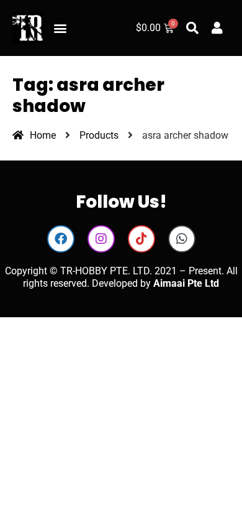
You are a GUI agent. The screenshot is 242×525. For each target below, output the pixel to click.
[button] (60, 28)
